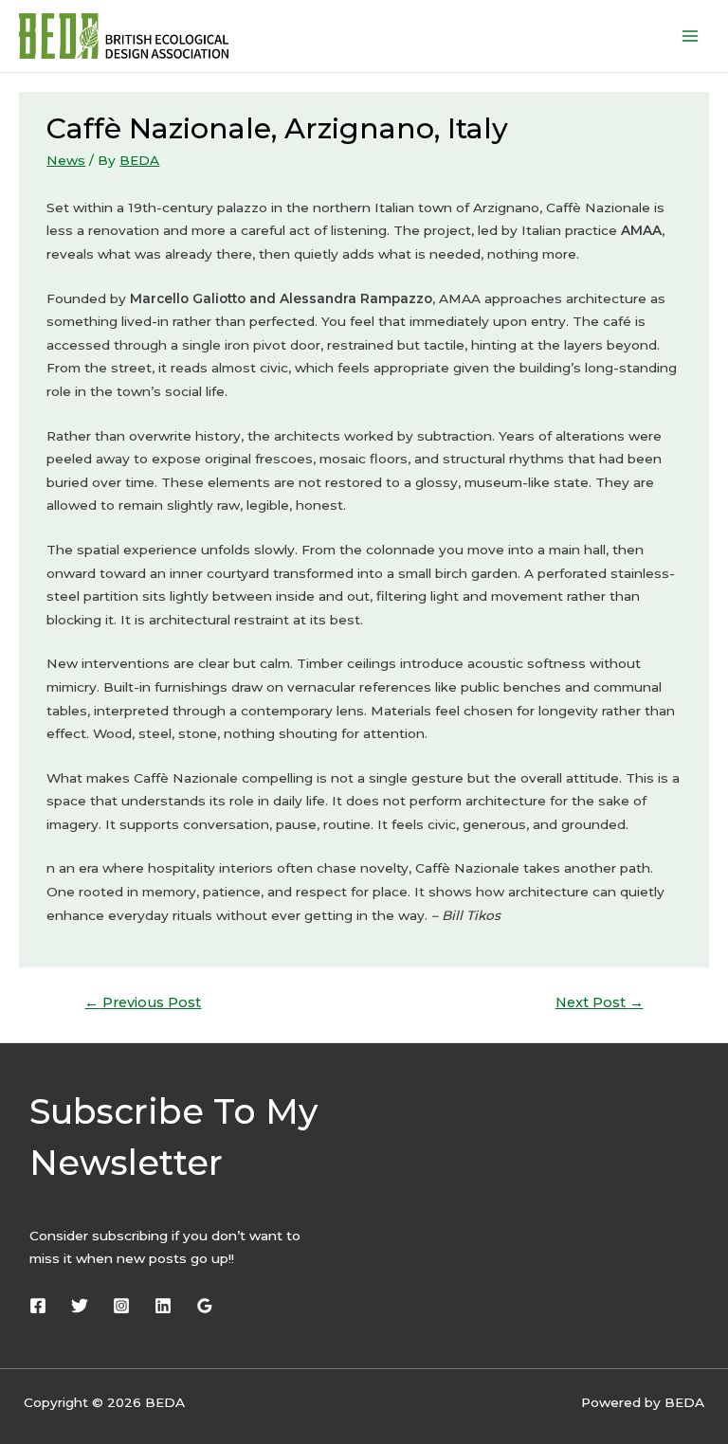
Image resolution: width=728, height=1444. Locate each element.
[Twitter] (79, 1305)
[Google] (204, 1305)
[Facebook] (37, 1305)
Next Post (599, 1002)
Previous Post (142, 1002)
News (65, 160)
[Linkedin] (163, 1305)
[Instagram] (121, 1305)
